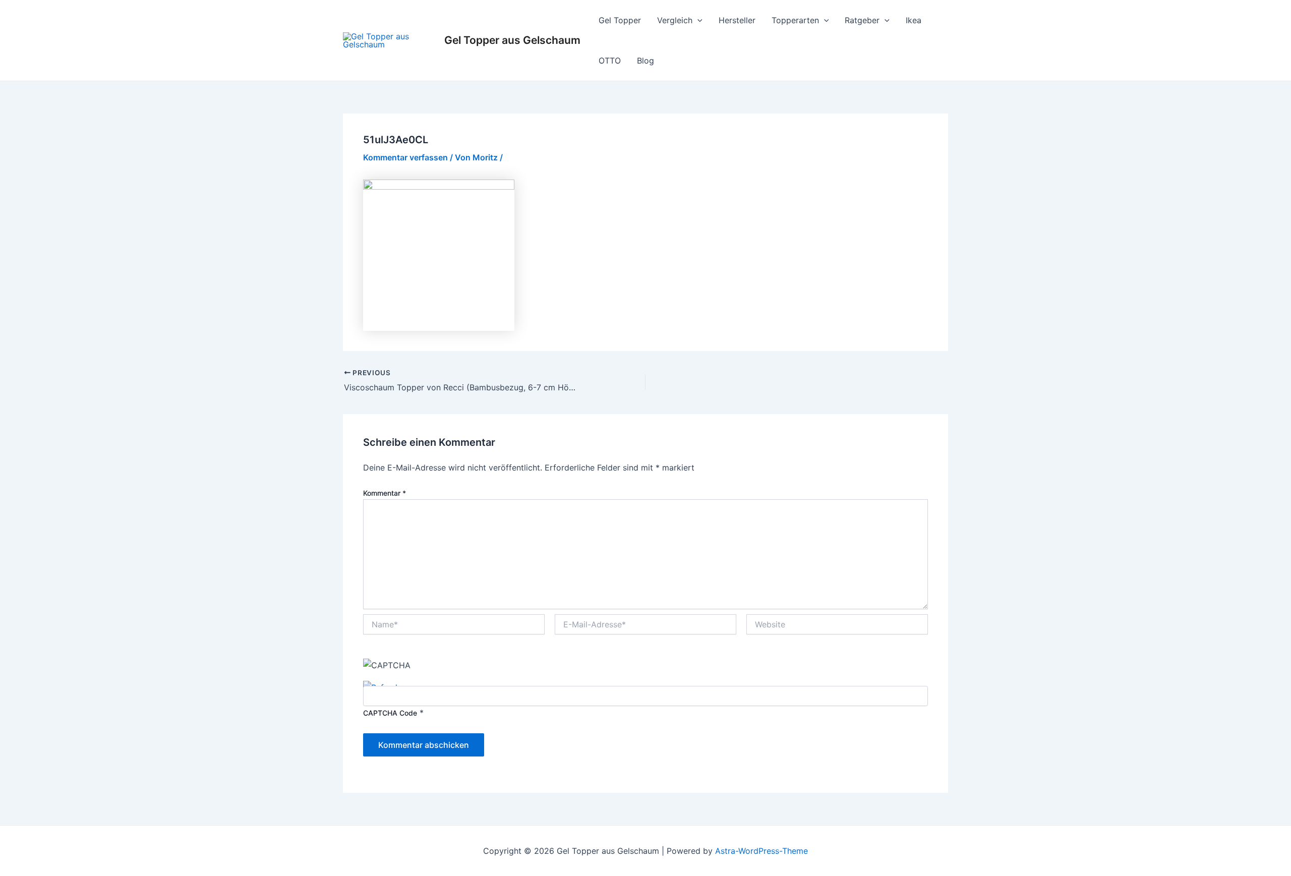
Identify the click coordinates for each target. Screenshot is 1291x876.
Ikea (913, 20)
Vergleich (674, 20)
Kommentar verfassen (405, 157)
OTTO (610, 60)
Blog (645, 60)
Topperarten (795, 20)
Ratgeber (862, 20)
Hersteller (737, 20)
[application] (697, 20)
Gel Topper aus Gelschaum (512, 40)
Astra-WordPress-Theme (761, 851)
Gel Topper (620, 20)
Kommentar (384, 493)
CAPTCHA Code (390, 713)
